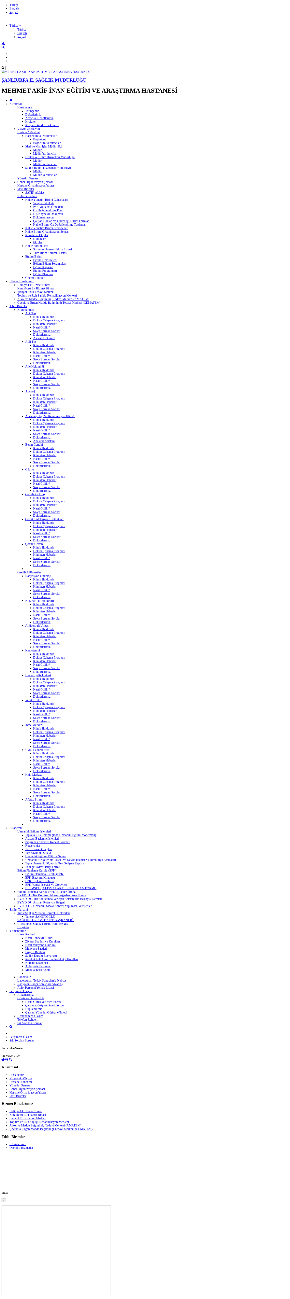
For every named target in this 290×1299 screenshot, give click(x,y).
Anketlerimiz (25, 994)
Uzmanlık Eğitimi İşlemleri (34, 831)
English (14, 8)
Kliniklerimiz (25, 309)
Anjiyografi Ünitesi (37, 625)
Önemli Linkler (34, 277)
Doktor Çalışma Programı (49, 320)
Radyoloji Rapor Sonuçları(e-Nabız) (40, 984)
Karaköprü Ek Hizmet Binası (35, 288)
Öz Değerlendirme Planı (48, 210)
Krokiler (30, 121)
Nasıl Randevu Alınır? (39, 938)
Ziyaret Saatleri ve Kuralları (42, 941)
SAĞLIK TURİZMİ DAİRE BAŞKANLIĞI (45, 920)
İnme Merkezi (34, 725)
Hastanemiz (24, 107)
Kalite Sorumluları (36, 245)
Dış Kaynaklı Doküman (48, 214)
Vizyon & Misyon (28, 128)
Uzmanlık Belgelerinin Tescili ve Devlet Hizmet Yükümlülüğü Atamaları (70, 859)
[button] (15, 25)
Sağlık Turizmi (18, 909)
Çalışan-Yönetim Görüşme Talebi (46, 1012)
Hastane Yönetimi (28, 132)
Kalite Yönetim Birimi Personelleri (46, 228)
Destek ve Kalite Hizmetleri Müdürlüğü (50, 157)
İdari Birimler (25, 189)
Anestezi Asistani (44, 441)
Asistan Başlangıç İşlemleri (42, 838)
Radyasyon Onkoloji (38, 576)
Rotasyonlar (32, 845)
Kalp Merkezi (33, 774)
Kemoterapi (32, 650)
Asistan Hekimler (44, 338)
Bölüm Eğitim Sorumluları (49, 263)
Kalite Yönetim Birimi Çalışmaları (46, 199)
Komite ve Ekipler (36, 235)
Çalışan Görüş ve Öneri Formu (44, 1005)
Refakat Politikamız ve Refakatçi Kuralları (51, 959)
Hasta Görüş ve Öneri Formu (43, 1001)
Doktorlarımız (42, 334)
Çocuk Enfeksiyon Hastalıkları (44, 519)
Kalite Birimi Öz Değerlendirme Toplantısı (59, 224)
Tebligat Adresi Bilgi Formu (42, 867)
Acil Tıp (30, 313)
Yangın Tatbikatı (43, 203)
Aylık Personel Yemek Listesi (35, 987)
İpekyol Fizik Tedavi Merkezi (35, 292)
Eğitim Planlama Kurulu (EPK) (36, 870)
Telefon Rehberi (27, 1019)
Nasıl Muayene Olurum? (40, 945)
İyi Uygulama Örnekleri (48, 206)
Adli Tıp (30, 341)
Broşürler (23, 927)
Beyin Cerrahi (34, 444)
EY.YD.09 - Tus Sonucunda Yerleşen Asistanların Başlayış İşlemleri (59, 899)
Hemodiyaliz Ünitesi (38, 675)
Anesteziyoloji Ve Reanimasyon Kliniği (50, 416)
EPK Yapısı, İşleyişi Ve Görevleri (46, 884)
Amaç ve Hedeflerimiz (39, 118)
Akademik (15, 828)
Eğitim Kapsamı (43, 267)
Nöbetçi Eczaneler (36, 962)
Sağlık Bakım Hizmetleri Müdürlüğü (48, 167)
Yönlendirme (17, 930)
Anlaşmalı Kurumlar (38, 966)
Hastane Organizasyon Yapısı (35, 185)
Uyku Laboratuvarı (37, 749)
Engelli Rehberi (35, 952)
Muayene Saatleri (36, 948)
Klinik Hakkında (43, 316)
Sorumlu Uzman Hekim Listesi (52, 249)
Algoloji (30, 391)
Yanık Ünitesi (33, 700)
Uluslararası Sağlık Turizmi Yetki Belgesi (42, 923)
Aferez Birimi (33, 799)
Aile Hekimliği (34, 366)
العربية (13, 12)
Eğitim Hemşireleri (45, 260)
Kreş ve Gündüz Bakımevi (42, 125)
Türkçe (13, 5)
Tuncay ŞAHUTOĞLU (40, 916)
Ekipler (37, 242)
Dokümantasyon (43, 217)
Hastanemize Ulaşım (30, 1016)
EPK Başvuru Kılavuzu (40, 877)
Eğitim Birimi (33, 256)
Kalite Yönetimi (27, 196)
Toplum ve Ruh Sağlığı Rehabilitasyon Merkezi (47, 295)
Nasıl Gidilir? (41, 327)
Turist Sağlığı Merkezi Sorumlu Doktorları (43, 913)
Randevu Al (24, 977)
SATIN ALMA (34, 192)
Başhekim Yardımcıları (47, 143)
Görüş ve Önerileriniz (30, 998)
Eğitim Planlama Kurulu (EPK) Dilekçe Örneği (46, 891)
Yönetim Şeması (27, 178)
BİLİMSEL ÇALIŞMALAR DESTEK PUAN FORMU (60, 888)
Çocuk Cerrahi (34, 544)
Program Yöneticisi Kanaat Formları (47, 842)
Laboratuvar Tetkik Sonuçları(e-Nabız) (41, 980)
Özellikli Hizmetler (29, 572)
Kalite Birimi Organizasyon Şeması (47, 231)
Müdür (37, 150)
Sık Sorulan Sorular (29, 1023)
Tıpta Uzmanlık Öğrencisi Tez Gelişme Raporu (54, 863)
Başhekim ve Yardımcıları (41, 135)
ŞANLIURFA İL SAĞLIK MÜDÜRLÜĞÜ (44, 80)
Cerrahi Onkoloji (35, 494)
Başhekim (39, 139)
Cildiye (29, 469)
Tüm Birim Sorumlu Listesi (50, 253)
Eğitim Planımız (43, 274)
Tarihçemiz (32, 111)
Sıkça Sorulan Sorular (46, 331)
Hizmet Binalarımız (21, 281)
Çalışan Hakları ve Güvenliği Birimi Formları (61, 221)
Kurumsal (15, 103)
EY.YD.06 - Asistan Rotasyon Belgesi (41, 902)
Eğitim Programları (45, 270)
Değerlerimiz (33, 114)
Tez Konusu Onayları (38, 849)
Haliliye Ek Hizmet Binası (33, 284)
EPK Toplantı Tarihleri (39, 881)
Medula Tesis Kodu (37, 969)
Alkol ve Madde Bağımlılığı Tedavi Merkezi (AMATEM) (53, 299)
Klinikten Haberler (44, 324)
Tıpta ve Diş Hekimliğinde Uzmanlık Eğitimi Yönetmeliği (61, 835)
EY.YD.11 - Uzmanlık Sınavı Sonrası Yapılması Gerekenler (54, 906)
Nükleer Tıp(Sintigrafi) (39, 600)
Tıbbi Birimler (18, 306)
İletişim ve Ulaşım (20, 991)
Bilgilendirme (33, 1009)
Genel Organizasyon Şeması (35, 182)
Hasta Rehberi (26, 934)
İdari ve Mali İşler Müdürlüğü (43, 146)
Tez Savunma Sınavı (38, 852)
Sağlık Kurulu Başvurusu (41, 955)
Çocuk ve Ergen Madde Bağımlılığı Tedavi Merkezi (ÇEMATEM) (58, 302)
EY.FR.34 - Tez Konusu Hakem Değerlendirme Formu (51, 895)
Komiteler (39, 238)
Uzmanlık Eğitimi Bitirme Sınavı (45, 856)
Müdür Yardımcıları (45, 153)
